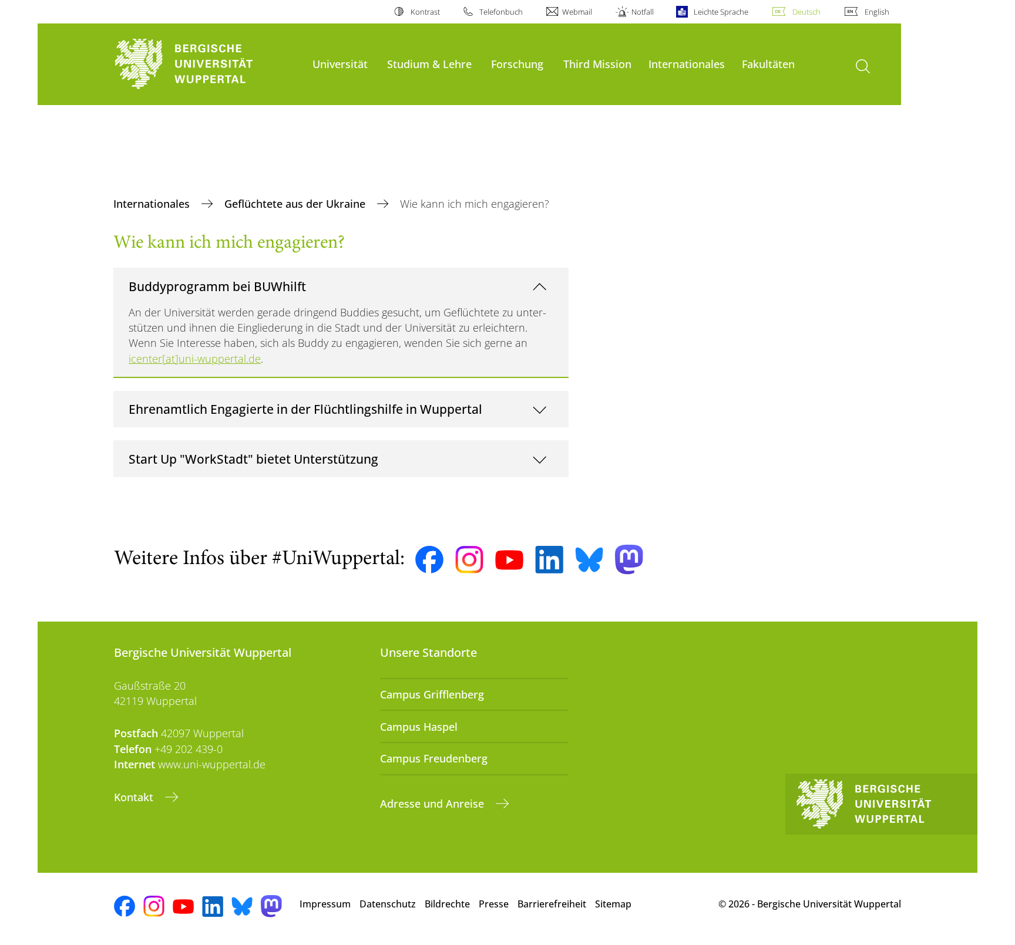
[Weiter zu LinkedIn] (549, 559)
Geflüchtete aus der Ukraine (296, 204)
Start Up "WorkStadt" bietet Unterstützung (253, 459)
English (877, 11)
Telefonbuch (501, 11)
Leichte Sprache (721, 11)
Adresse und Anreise (433, 804)
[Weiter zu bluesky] (589, 559)
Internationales (686, 63)
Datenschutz (387, 903)
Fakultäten (768, 63)
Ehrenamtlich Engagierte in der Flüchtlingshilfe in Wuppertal (305, 409)
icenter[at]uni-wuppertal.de (195, 359)
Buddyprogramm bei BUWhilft (217, 286)
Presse (494, 903)
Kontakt (135, 797)
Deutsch (806, 11)
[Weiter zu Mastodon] (629, 560)
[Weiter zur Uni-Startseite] (207, 64)
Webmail (577, 11)
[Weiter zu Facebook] (429, 560)
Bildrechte (447, 903)
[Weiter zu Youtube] (509, 560)
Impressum (325, 903)
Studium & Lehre (429, 63)
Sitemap (613, 903)
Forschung (517, 63)
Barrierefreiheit (551, 903)
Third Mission (597, 63)
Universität (340, 63)
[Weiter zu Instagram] (469, 560)
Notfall (642, 11)
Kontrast (425, 11)
